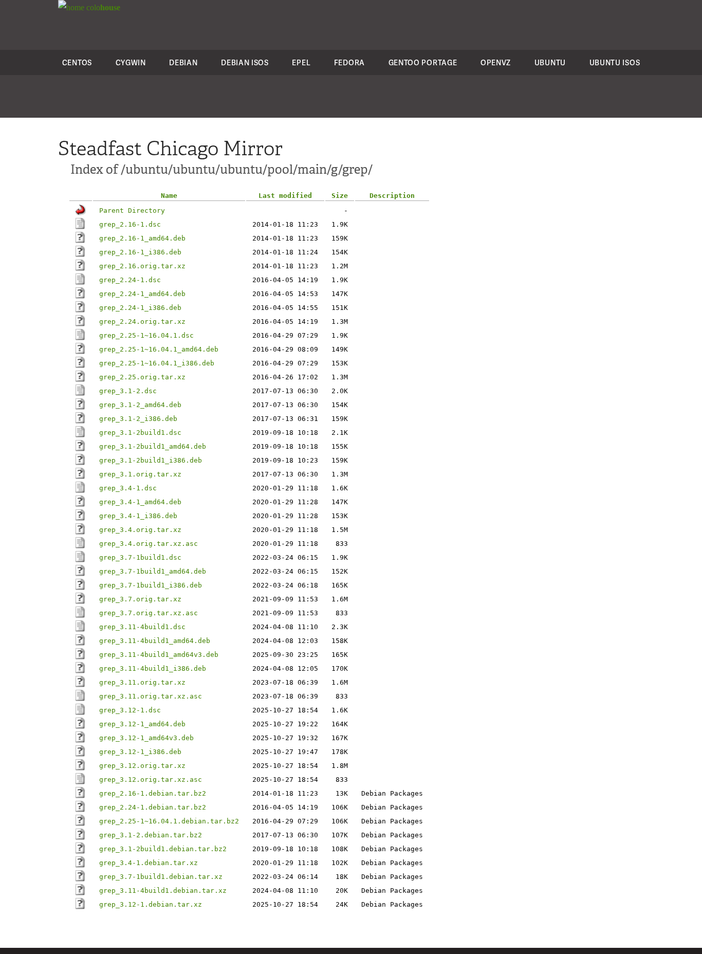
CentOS (77, 62)
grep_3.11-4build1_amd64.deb (154, 641)
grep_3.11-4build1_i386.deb (152, 668)
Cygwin (131, 62)
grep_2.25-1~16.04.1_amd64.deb (158, 349)
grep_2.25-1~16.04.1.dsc (146, 335)
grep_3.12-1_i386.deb (140, 752)
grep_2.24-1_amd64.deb (142, 294)
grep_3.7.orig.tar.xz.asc (148, 613)
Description (392, 195)
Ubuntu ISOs (614, 62)
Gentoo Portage (423, 62)
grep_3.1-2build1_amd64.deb (152, 446)
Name (169, 195)
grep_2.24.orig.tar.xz (142, 321)
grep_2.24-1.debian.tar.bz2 (152, 807)
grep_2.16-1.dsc (130, 224)
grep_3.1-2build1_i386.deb (150, 460)
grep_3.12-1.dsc (130, 710)
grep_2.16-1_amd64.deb (142, 238)
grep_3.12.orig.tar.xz (142, 765)
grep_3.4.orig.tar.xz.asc (148, 543)
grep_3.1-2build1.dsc (140, 432)
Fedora (349, 62)
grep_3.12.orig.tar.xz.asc (150, 779)
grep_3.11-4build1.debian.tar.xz (163, 890)
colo (102, 7)
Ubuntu (550, 62)
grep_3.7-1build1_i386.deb (150, 585)
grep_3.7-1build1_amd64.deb (152, 571)
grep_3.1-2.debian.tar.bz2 (150, 835)
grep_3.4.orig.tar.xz (140, 530)
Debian (183, 62)
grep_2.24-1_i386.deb (140, 307)
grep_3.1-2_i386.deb (138, 419)
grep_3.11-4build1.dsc (142, 627)
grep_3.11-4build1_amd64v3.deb (158, 654)
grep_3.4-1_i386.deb (138, 516)
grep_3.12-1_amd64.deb (142, 724)
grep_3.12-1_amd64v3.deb (146, 738)
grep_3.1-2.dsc (128, 391)
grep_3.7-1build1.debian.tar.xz (161, 876)
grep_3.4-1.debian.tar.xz (148, 863)
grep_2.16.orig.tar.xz (142, 266)
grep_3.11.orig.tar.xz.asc (150, 696)
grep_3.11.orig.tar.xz (142, 682)
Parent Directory (132, 210)
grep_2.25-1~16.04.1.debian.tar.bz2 (169, 821)
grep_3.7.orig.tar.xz (140, 599)
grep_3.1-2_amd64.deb (140, 405)
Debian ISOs (245, 62)
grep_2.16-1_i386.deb (140, 252)
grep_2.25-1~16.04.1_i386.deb (156, 363)
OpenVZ (496, 62)
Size (339, 195)
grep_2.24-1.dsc (130, 280)
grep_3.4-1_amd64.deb (140, 502)
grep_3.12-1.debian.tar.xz (150, 904)
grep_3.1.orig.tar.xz (140, 474)
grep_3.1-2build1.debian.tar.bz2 (163, 849)
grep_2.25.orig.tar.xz (142, 377)
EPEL (301, 62)
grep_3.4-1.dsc (128, 488)
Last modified (285, 195)
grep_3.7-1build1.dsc (140, 557)
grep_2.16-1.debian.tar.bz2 (152, 793)
